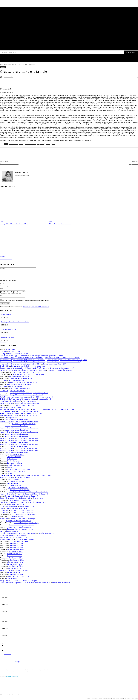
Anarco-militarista (6, 314)
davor (2, 531)
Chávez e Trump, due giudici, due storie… (60, 224)
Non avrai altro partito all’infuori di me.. (37, 475)
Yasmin (2, 407)
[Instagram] (16, 685)
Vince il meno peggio (14, 465)
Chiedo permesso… (12, 418)
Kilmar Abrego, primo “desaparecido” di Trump (46, 356)
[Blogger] (2, 685)
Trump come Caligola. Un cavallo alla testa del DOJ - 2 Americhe (22, 360)
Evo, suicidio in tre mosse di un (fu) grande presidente (29, 393)
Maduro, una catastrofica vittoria (16, 420)
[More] (41, 82)
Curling (2, 354)
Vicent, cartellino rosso (15, 550)
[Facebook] (120, 39)
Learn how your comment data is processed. (36, 307)
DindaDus (3, 352)
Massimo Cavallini (8, 77)
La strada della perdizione (19, 541)
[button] (127, 43)
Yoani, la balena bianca (17, 482)
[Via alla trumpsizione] (23, 241)
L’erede (9, 473)
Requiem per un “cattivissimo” (9, 164)
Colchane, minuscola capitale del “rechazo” (24, 382)
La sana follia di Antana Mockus (17, 504)
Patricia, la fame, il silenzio (21, 537)
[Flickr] (11, 685)
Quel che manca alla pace (16, 471)
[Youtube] (127, 39)
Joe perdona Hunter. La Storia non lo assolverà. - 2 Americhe (21, 358)
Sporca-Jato (4, 395)
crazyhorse (4, 510)
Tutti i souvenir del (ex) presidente (18, 385)
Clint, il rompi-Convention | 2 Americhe (14, 502)
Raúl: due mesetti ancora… (9, 415)
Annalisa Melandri (6, 535)
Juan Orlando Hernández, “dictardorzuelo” (15, 409)
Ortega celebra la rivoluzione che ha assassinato (28, 366)
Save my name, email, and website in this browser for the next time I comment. (25, 300)
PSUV (53, 144)
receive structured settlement (10, 475)
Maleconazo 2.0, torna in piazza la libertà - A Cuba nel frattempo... (23, 370)
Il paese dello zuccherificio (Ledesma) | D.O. (15, 498)
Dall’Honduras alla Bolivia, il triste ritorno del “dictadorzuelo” (53, 409)
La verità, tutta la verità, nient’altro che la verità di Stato (28, 492)
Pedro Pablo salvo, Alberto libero (11, 413)
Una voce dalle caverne (29, 415)
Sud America (7, 64)
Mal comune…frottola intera (18, 488)
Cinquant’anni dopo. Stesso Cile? (54, 364)
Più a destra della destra (7, 337)
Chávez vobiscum (12, 484)
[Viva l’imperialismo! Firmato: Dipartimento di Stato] (23, 206)
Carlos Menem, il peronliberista (20, 376)
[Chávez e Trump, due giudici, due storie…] (72, 206)
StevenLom (4, 391)
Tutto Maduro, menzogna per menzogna (14, 397)
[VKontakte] (21, 685)
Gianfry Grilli (4, 366)
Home (1, 64)
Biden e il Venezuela (16, 387)
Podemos (48, 144)
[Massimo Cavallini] (1, 77)
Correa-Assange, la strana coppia (19, 469)
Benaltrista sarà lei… (17, 455)
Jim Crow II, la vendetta (17, 380)
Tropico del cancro (13, 461)
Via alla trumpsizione (6, 259)
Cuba (1, 221)
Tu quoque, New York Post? (20, 389)
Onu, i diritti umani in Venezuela (42, 397)
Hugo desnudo (133, 164)
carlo (2, 508)
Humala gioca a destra (46, 533)
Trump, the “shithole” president (28, 411)
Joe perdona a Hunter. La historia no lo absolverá (62, 358)
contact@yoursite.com (12, 676)
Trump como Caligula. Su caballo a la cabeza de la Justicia (67, 360)
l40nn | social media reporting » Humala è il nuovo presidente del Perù (25, 583)
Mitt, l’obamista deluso (38, 502)
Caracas (21, 144)
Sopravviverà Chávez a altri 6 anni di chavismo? (31, 494)
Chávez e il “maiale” (16, 517)
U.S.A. (51, 221)
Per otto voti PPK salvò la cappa (37, 413)
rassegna (2, 256)
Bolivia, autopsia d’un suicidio (17, 354)
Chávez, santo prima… (27, 506)
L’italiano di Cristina (14, 457)
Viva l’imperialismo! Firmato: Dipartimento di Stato (14, 224)
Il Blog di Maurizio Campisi (9, 581)
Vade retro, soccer (29, 401)
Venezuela (14, 64)
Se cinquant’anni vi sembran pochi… (21, 525)
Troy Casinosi (4, 537)
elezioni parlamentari (30, 144)
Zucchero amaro (38, 498)
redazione (3, 380)
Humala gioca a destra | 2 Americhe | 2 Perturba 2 (18, 533)
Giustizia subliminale (44, 399)
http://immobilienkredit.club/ (10, 401)
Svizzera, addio (11, 349)
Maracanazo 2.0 (11, 579)
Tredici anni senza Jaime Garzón (20, 500)
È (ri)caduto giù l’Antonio (15, 463)
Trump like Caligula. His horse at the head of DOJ (64, 362)
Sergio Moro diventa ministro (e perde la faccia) (27, 395)
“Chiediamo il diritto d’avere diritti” (62, 368)
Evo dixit (10, 467)
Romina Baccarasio (7, 539)
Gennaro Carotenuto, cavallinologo (22, 510)
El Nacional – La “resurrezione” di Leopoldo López (17, 399)
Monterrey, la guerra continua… (18, 576)
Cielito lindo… (12, 459)
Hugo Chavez (40, 144)
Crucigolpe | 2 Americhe (8, 506)
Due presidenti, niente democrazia (27, 403)
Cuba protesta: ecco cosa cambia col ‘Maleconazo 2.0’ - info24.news (23, 368)
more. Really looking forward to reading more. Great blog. (20, 364)
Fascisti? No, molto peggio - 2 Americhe (14, 356)
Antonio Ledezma (13, 144)
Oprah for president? (7, 411)
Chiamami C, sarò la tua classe (16, 508)
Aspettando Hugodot (22, 477)
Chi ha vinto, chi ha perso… (30, 581)
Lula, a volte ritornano (15, 407)
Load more (3, 342)
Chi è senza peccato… (17, 391)
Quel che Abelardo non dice (8, 329)
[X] (124, 39)
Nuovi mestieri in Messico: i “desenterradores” (27, 372)
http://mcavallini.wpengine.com (22, 175)
